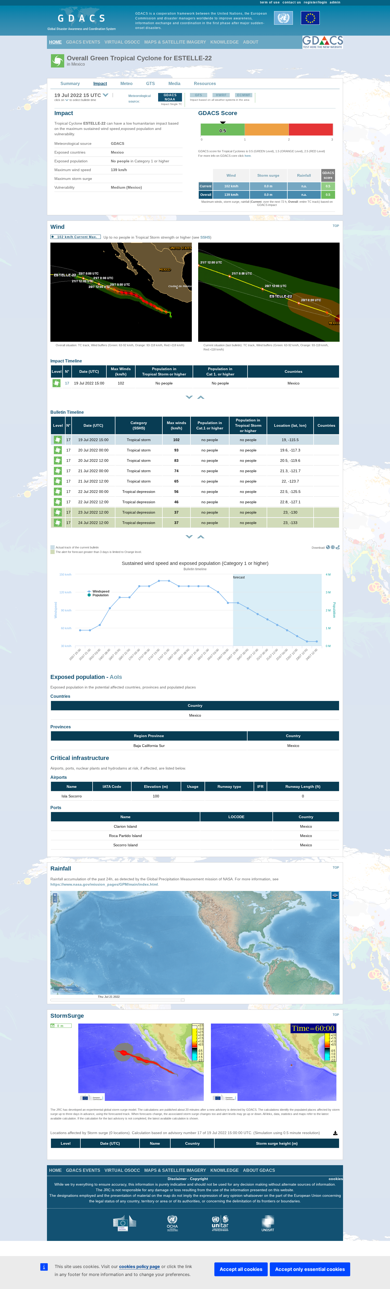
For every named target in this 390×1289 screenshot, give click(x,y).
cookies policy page (139, 1266)
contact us (292, 2)
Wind (231, 175)
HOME (55, 42)
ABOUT (250, 42)
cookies (336, 1179)
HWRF (221, 95)
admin (335, 2)
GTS (150, 83)
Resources (205, 83)
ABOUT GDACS (259, 1170)
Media (174, 83)
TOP (336, 226)
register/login (315, 2)
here (248, 155)
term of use (270, 2)
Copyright (199, 1179)
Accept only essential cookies (310, 1269)
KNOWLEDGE (224, 42)
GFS (198, 95)
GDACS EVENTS (83, 42)
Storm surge (268, 175)
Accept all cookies (241, 1269)
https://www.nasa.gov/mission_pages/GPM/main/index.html (104, 884)
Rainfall (304, 175)
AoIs (116, 677)
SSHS (205, 237)
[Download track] (338, 547)
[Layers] (335, 895)
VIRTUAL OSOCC (122, 42)
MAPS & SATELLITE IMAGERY (175, 42)
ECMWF (243, 95)
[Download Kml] (328, 547)
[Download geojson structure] (333, 547)
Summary (70, 83)
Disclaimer (177, 1179)
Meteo (126, 83)
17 (67, 383)
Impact (100, 83)
